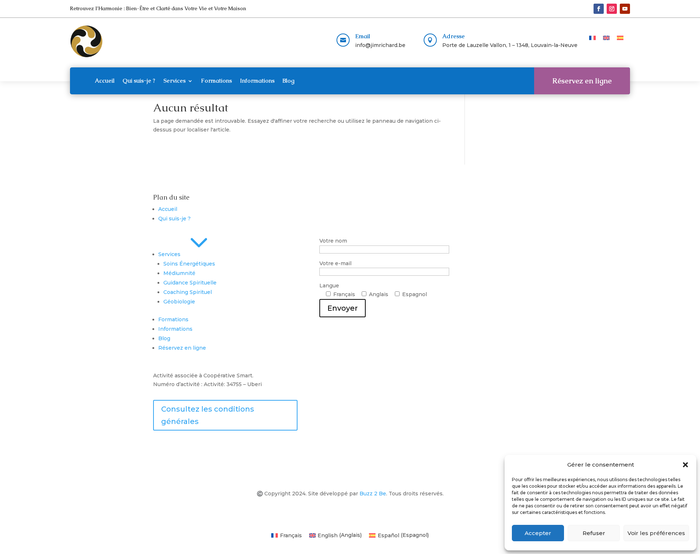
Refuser (594, 533)
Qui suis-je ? (138, 81)
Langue (373, 297)
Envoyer (342, 308)
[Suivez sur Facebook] (599, 9)
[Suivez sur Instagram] (612, 9)
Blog (289, 81)
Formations (216, 81)
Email (362, 36)
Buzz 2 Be (372, 493)
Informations (257, 81)
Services (174, 81)
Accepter (538, 533)
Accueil (104, 81)
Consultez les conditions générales (207, 415)
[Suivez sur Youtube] (625, 9)
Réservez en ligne (582, 81)
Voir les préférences (656, 533)
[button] (685, 464)
